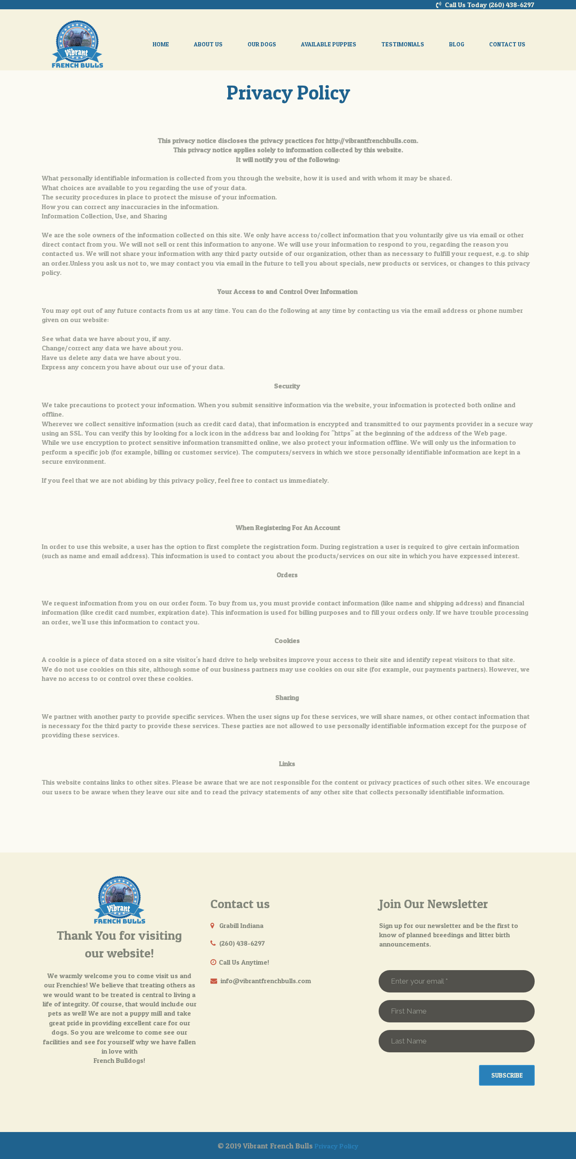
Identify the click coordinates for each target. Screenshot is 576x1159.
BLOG (456, 44)
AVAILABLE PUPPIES (328, 44)
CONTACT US (507, 44)
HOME (161, 44)
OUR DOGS (262, 44)
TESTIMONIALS (402, 44)
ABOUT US (208, 44)
